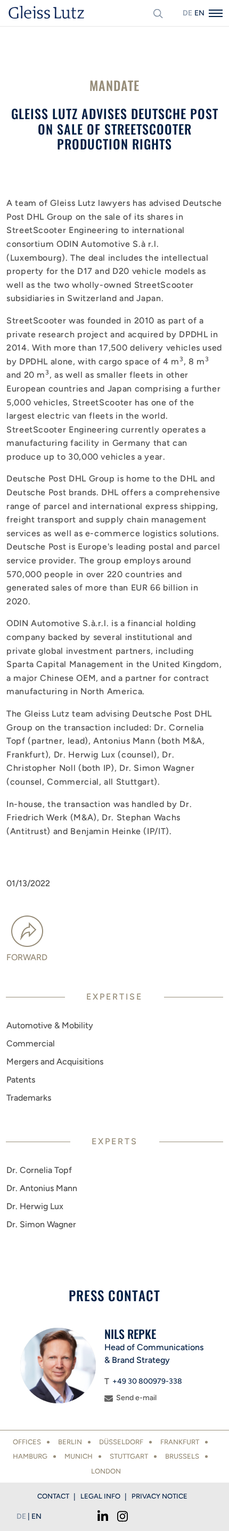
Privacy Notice (159, 1496)
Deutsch (187, 13)
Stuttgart (129, 1456)
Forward (26, 957)
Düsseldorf (121, 1442)
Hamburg (30, 1456)
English (199, 13)
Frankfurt (179, 1442)
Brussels (182, 1456)
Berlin (70, 1442)
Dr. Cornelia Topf (39, 1170)
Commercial (30, 1043)
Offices (27, 1442)
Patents (20, 1080)
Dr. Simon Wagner (41, 1224)
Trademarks (28, 1098)
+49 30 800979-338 (147, 1381)
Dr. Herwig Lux (34, 1206)
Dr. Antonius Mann (41, 1188)
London (106, 1471)
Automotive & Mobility (49, 1025)
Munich (78, 1456)
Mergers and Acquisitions (54, 1061)
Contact (53, 1496)
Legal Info (100, 1496)
